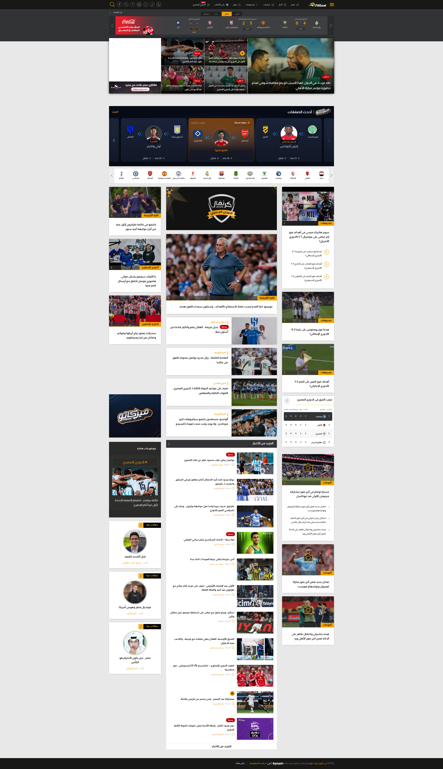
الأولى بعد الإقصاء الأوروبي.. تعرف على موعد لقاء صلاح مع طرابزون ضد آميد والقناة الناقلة (203, 587)
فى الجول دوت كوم (318, 763)
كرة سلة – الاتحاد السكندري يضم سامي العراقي (209, 539)
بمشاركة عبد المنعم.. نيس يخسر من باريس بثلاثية (207, 699)
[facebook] (119, 4)
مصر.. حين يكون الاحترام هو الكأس (135, 660)
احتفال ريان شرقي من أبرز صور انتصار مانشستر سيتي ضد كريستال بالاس (308, 520)
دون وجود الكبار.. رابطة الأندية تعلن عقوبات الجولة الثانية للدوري (204, 727)
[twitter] (126, 4)
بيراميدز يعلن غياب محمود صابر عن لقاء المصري (209, 460)
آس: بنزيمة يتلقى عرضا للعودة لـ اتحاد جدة (212, 559)
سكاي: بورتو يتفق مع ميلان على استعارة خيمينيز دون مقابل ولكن (202, 614)
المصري (319, 434)
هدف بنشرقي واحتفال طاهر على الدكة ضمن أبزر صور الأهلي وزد (307, 531)
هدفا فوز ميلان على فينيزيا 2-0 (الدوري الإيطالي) (307, 253)
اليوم (227, 14)
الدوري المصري (199, 4)
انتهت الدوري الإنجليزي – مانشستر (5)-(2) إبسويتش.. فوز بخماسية (203, 667)
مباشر (206, 14)
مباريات (266, 4)
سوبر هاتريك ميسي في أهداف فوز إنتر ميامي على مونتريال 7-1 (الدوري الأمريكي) (309, 237)
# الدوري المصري (135, 462)
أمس (237, 14)
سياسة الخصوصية (258, 763)
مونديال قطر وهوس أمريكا (135, 607)
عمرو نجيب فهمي (131, 562)
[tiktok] (152, 4)
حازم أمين (132, 613)
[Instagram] (139, 4)
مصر (293, 4)
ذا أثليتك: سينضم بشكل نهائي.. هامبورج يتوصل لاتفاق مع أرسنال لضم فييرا (137, 281)
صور (235, 4)
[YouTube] (145, 4)
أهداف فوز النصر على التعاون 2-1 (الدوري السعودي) (306, 278)
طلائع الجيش (317, 442)
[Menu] (331, 4)
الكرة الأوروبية (220, 352)
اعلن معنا (240, 763)
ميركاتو (221, 621)
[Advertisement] (135, 369)
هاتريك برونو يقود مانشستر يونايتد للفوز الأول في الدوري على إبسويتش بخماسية (227, 60)
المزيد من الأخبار (262, 443)
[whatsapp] (159, 4)
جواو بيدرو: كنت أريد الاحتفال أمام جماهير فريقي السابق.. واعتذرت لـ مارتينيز (204, 481)
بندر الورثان (131, 668)
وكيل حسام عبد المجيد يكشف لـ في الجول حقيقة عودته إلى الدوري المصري (226, 87)
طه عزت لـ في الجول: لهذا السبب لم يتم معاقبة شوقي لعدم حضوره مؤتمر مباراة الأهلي (291, 85)
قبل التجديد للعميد (135, 556)
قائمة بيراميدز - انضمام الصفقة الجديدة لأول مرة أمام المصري (185, 60)
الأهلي (320, 425)
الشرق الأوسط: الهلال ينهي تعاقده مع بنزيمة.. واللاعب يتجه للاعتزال (204, 641)
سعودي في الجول (218, 322)
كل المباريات (117, 12)
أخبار (281, 4)
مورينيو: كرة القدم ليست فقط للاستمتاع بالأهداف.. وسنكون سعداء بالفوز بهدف (226, 306)
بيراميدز (319, 416)
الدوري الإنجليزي (217, 674)
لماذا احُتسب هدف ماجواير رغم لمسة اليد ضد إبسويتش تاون (184, 87)
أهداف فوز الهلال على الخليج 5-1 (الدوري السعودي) (306, 265)
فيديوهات (250, 4)
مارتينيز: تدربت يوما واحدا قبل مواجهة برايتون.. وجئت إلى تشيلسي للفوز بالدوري (204, 508)
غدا (216, 14)
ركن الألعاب (219, 4)
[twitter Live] (132, 4)
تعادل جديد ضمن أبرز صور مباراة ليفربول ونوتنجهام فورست (306, 508)
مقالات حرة (152, 524)
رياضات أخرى (219, 544)
